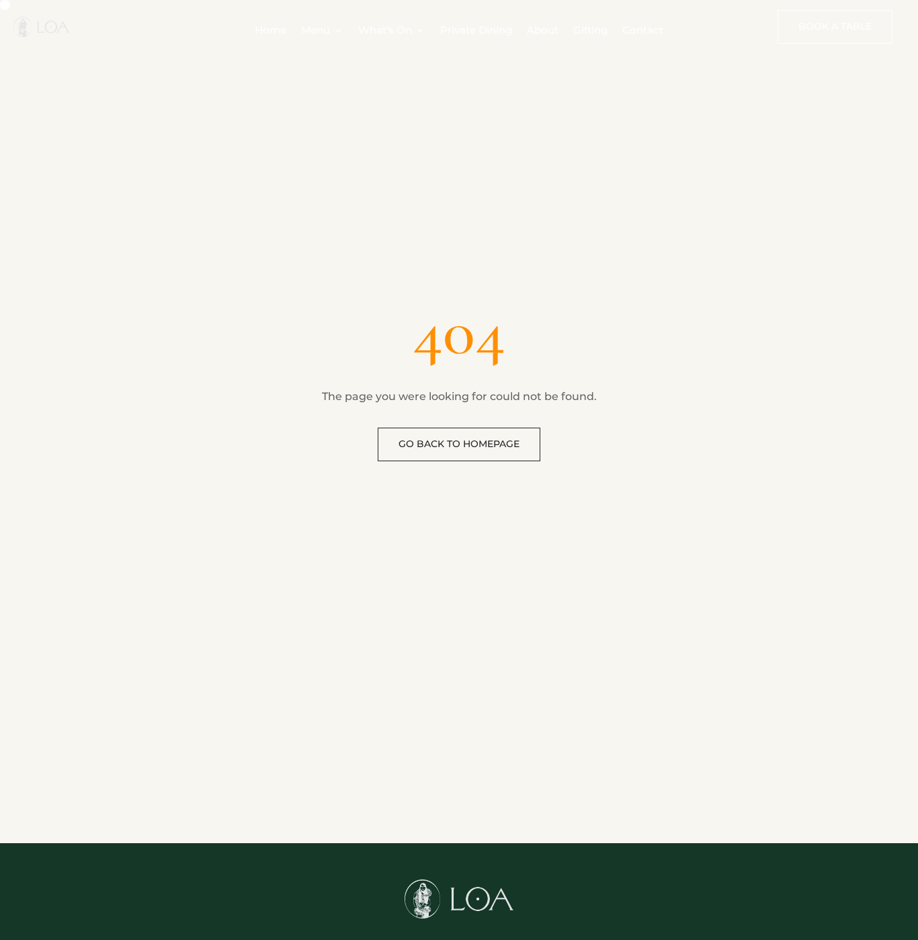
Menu (315, 31)
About (542, 31)
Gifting (590, 31)
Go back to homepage (459, 444)
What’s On (385, 31)
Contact (642, 31)
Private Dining (476, 31)
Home (270, 31)
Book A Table (835, 26)
